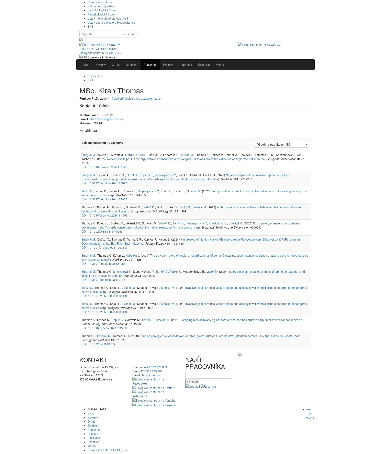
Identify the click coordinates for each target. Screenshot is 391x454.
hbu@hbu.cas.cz (153, 375)
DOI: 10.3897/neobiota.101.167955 (104, 199)
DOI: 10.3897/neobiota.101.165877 (104, 183)
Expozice (93, 442)
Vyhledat (128, 34)
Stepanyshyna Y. (165, 175)
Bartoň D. (149, 207)
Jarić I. (143, 155)
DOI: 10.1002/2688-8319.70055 (102, 231)
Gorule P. (131, 155)
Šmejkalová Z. (218, 223)
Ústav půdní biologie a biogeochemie (111, 22)
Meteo (92, 446)
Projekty (93, 434)
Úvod (91, 413)
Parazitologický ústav (101, 14)
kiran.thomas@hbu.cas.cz (106, 119)
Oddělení (93, 425)
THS (90, 26)
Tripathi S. (146, 175)
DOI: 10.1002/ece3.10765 (98, 344)
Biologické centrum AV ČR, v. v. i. (100, 53)
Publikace (94, 438)
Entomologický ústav (101, 6)
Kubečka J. (133, 255)
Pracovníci (94, 76)
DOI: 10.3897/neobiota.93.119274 (103, 280)
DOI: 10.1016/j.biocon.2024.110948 (104, 167)
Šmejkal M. (88, 155)
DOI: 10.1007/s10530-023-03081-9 (104, 296)
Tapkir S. (87, 191)
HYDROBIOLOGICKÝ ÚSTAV (98, 49)
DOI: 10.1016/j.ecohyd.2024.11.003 (104, 215)
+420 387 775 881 (155, 367)
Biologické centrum (100, 2)
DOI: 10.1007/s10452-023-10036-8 (104, 247)
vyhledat (192, 381)
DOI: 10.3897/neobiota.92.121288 (103, 264)
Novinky (93, 417)
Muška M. (187, 155)
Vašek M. (212, 271)
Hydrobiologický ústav (102, 10)
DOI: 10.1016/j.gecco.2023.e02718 (104, 328)
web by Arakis (310, 413)
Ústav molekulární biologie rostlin (109, 18)
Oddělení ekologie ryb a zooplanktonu (136, 98)
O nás (91, 421)
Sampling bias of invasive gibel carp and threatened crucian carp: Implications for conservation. (241, 320)
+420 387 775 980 (151, 371)
